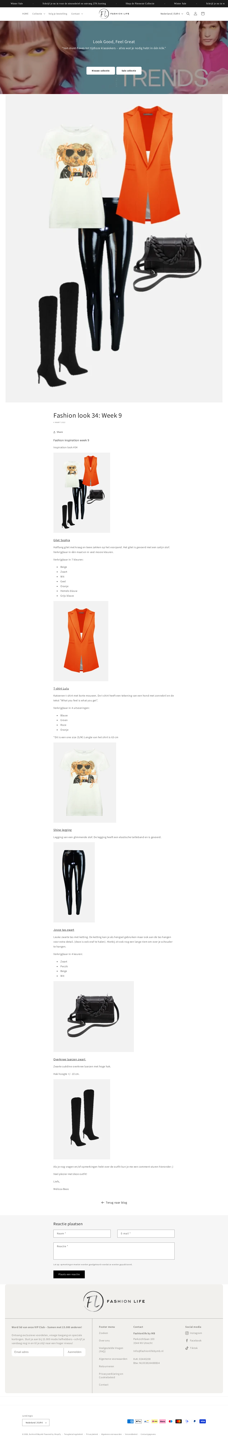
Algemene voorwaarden (113, 1359)
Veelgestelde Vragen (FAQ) (111, 1349)
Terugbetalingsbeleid (73, 1434)
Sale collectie (129, 70)
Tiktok (194, 1348)
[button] (38, 13)
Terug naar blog (116, 1202)
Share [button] (60, 431)
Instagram (196, 1333)
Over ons (104, 1340)
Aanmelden (74, 1352)
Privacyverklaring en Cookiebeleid (111, 1375)
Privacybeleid (92, 1434)
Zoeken (103, 1333)
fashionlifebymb (36, 1434)
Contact (103, 1384)
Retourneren (106, 1366)
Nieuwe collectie (101, 70)
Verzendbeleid (131, 1434)
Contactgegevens (148, 1434)
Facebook (196, 1340)
